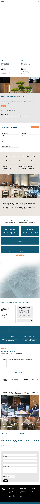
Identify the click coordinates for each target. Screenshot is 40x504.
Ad (3, 453)
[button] (1, 119)
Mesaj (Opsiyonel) (6, 466)
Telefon (4, 463)
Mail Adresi (5, 456)
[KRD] (2, 1)
